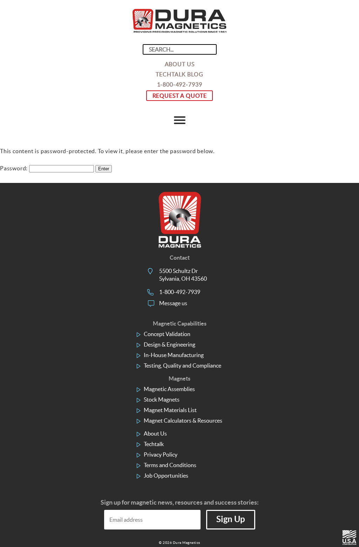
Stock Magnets (162, 399)
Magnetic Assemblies (169, 389)
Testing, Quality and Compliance (182, 365)
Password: (14, 168)
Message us (173, 303)
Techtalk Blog (179, 74)
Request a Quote (180, 96)
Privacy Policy (160, 454)
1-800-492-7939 (179, 84)
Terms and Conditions (170, 465)
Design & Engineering (169, 344)
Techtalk (154, 444)
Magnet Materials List (170, 410)
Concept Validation (167, 334)
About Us (180, 64)
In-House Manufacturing (174, 355)
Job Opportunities (166, 475)
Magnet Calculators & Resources (183, 420)
